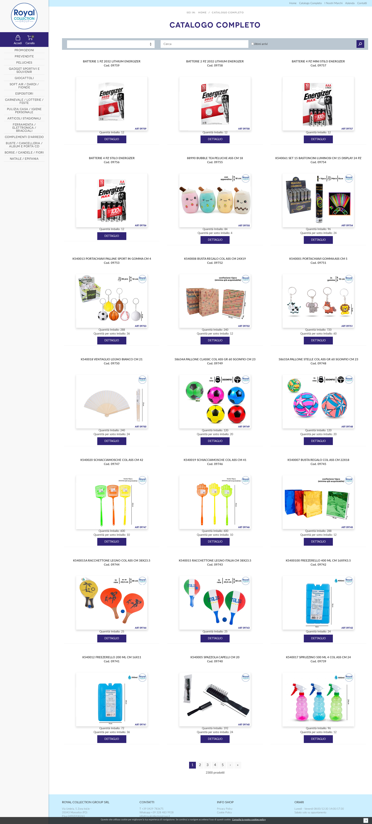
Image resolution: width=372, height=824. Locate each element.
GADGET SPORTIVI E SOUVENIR (24, 70)
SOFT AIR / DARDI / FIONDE (24, 85)
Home (292, 3)
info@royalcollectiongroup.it (155, 816)
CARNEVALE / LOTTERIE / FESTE (24, 101)
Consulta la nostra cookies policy (249, 819)
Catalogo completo (310, 3)
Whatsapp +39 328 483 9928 (157, 812)
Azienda (350, 3)
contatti (362, 3)
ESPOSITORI (24, 93)
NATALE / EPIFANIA (24, 158)
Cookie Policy (224, 812)
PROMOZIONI (24, 50)
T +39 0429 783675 (152, 809)
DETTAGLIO (111, 139)
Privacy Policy (224, 809)
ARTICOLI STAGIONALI (24, 118)
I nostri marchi (334, 3)
